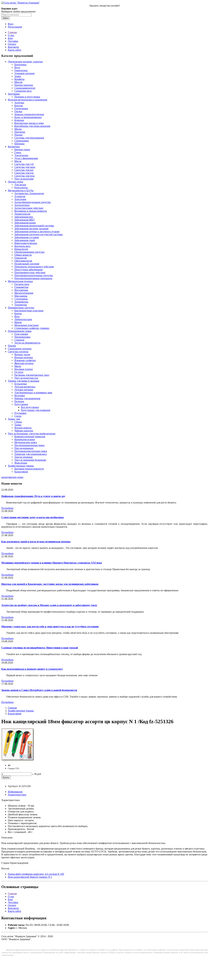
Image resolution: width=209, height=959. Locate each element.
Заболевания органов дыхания (31, 228)
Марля (18, 322)
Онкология (20, 257)
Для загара (20, 184)
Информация (15, 791)
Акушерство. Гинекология (29, 193)
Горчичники (21, 108)
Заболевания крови (25, 222)
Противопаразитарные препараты (33, 278)
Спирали (19, 339)
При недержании (23, 448)
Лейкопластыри (23, 319)
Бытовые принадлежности (29, 468)
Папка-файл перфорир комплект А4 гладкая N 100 (36, 874)
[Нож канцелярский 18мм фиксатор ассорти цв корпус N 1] (17, 759)
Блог (10, 38)
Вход (10, 23)
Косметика (14, 146)
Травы (17, 424)
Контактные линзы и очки (29, 123)
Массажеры (20, 296)
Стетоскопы (21, 298)
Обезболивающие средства (29, 252)
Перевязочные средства (21, 307)
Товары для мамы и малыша (23, 380)
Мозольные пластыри (26, 325)
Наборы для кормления (27, 398)
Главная (12, 32)
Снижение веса (23, 90)
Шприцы (19, 143)
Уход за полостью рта (26, 378)
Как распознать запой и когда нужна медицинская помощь (36, 541)
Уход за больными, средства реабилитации (31, 433)
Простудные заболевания (28, 269)
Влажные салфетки (25, 360)
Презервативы (22, 337)
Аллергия (19, 196)
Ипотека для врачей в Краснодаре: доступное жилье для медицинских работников (49, 584)
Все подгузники (30, 407)
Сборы (18, 421)
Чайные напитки (23, 430)
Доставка (13, 41)
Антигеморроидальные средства (32, 202)
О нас (11, 35)
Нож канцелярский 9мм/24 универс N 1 (30, 877)
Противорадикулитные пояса (30, 451)
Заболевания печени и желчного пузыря (36, 231)
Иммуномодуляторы (25, 243)
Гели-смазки (21, 334)
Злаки (17, 76)
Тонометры (20, 304)
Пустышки (20, 413)
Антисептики (22, 205)
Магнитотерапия (23, 293)
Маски (18, 129)
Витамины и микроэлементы (30, 211)
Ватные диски (22, 354)
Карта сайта (14, 49)
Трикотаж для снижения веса (30, 454)
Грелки (18, 111)
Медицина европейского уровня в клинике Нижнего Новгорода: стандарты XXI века (51, 562)
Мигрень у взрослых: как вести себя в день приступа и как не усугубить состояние (50, 626)
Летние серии (15, 181)
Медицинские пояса (25, 442)
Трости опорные (23, 457)
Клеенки (19, 120)
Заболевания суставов (26, 237)
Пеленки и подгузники (27, 96)
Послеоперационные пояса (29, 445)
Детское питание (23, 389)
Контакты (13, 47)
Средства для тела (24, 175)
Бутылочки (20, 383)
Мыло (17, 366)
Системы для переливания (29, 137)
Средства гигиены (18, 351)
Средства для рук (24, 172)
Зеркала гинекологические (29, 114)
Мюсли (18, 82)
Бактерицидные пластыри (28, 310)
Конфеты (19, 79)
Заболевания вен (23, 216)
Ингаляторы (21, 290)
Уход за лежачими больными (30, 460)
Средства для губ (23, 164)
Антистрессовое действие (28, 208)
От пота (18, 372)
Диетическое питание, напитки (25, 61)
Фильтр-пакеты (23, 427)
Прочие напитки (23, 85)
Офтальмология (23, 260)
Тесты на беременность (27, 342)
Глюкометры (21, 287)
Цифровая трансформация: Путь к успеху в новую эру (33, 496)
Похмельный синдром (26, 263)
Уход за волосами (24, 178)
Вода (17, 67)
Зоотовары (14, 93)
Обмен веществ (23, 254)
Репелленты (21, 187)
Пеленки (19, 401)
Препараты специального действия (34, 266)
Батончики (20, 64)
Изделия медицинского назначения (27, 99)
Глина (17, 152)
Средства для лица (24, 167)
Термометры (21, 301)
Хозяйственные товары (21, 465)
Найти (5, 18)
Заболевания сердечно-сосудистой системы (38, 234)
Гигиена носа (21, 284)
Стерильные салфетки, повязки (31, 328)
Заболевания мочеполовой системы (34, 225)
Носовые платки (23, 369)
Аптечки (19, 102)
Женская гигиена (23, 363)
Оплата (12, 44)
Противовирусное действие (29, 272)
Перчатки (19, 131)
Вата (17, 316)
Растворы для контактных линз (31, 375)
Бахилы (18, 105)
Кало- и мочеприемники (28, 117)
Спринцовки (21, 140)
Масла (17, 161)
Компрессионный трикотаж (29, 436)
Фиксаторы (20, 462)
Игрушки (19, 395)
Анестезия (20, 199)
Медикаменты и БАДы (20, 190)
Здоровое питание (24, 73)
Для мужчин (21, 155)
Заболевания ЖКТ (24, 219)
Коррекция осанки (24, 439)
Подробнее (7, 508)
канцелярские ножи (12, 477)
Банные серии (22, 149)
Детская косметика (24, 386)
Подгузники (21, 404)
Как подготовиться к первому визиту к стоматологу (32, 669)
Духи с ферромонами (26, 158)
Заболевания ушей (24, 240)
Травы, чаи (14, 419)
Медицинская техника (20, 281)
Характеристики (17, 794)
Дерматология (22, 213)
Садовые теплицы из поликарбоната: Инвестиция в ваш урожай (39, 647)
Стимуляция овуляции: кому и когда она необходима (32, 517)
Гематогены (21, 70)
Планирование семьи (20, 331)
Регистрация (15, 26)
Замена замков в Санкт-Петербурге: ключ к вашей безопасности (39, 690)
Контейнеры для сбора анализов (32, 126)
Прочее (18, 134)
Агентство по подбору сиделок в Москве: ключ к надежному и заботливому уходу (49, 605)
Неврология (21, 249)
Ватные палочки (23, 357)
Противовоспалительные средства (33, 275)
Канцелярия (21, 471)
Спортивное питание (20, 348)
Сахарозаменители (24, 88)
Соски (17, 416)
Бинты (18, 313)
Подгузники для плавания (35, 410)
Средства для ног (24, 170)
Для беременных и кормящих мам (33, 392)
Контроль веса (22, 246)
